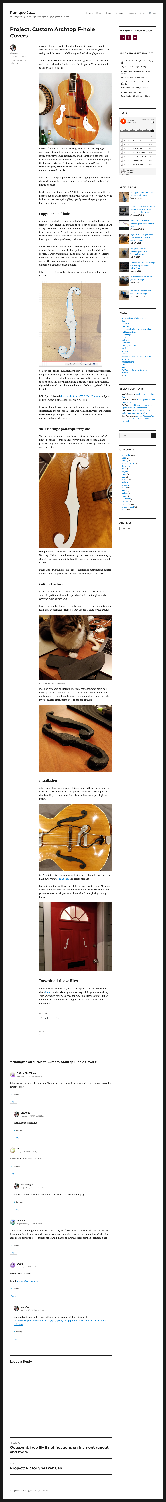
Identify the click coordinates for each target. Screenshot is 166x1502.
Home (89, 13)
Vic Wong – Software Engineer (134, 370)
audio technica (128, 463)
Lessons (119, 13)
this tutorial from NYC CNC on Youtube (80, 396)
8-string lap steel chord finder (134, 318)
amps (124, 458)
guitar (124, 474)
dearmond (126, 466)
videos (124, 510)
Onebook (125, 354)
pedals (124, 488)
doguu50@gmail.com (28, 1281)
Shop (142, 13)
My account (126, 351)
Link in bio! (126, 340)
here (47, 992)
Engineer (131, 13)
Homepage (126, 335)
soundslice (126, 499)
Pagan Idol (63, 878)
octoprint (125, 485)
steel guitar (126, 504)
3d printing (14, 60)
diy (123, 469)
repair (124, 496)
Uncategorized (128, 507)
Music (108, 13)
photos (124, 491)
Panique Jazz (22, 12)
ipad (123, 477)
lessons (125, 480)
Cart (153, 13)
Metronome (127, 343)
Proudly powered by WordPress (35, 1491)
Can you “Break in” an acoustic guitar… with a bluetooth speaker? (138, 419)
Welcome (125, 373)
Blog (98, 13)
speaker (125, 501)
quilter (124, 493)
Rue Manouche (128, 362)
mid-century (127, 482)
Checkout (125, 326)
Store (124, 367)
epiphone (14, 63)
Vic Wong (14, 53)
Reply (13, 1102)
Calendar (125, 324)
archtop (23, 60)
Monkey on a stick (129, 346)
